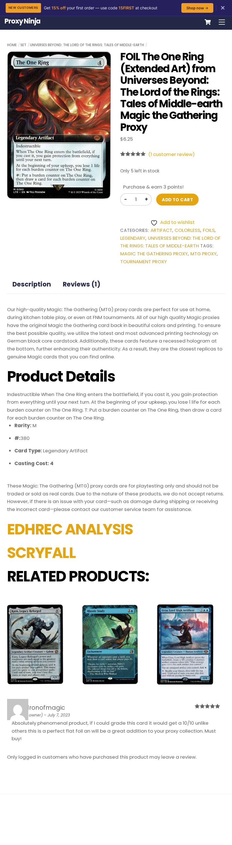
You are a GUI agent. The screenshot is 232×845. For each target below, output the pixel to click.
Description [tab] (31, 284)
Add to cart (177, 200)
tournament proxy (143, 261)
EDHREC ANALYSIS (70, 529)
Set (23, 44)
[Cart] (207, 22)
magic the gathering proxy (154, 254)
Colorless (187, 230)
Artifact (161, 230)
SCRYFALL (41, 552)
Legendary (132, 238)
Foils (209, 230)
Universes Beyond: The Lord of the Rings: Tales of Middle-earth (87, 44)
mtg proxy (203, 254)
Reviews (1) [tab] (81, 284)
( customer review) (171, 154)
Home (12, 44)
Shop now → (197, 8)
